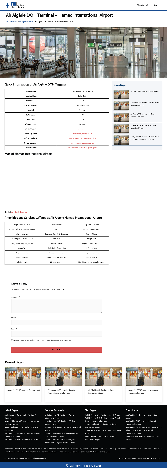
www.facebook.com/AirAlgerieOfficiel (82, 138)
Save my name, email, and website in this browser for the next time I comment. (42, 340)
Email (14, 329)
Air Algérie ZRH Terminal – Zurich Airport (145, 91)
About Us (122, 458)
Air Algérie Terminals (26, 22)
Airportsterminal (143, 5)
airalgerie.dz (82, 129)
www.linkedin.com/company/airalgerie (83, 147)
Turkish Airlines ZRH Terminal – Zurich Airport (102, 415)
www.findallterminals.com (21, 458)
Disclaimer (132, 458)
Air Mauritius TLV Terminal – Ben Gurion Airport (144, 427)
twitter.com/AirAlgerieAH (82, 133)
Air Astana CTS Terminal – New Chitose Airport (23, 439)
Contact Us (155, 458)
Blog (155, 5)
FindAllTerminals (11, 22)
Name (14, 317)
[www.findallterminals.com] (15, 5)
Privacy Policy (143, 458)
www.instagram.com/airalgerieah (83, 143)
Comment (15, 297)
